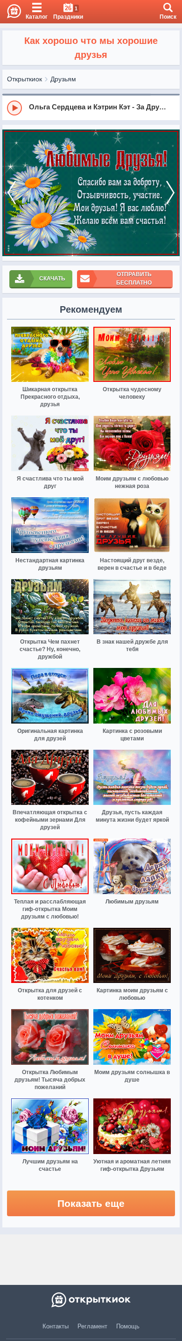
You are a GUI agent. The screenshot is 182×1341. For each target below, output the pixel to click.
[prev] (12, 192)
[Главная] (10, 11)
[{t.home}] (91, 1299)
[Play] (14, 107)
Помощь (128, 1326)
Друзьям (63, 79)
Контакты (55, 1326)
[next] (170, 192)
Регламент (92, 1326)
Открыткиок (24, 79)
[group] (91, 107)
